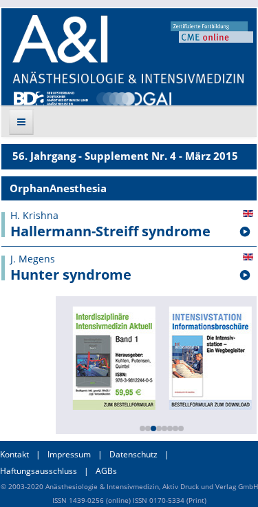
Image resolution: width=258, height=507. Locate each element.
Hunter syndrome (70, 274)
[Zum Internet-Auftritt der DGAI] (133, 97)
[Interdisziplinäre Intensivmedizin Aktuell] (113, 356)
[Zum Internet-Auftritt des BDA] (51, 97)
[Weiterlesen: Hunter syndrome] (245, 275)
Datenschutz (133, 454)
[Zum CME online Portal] (212, 31)
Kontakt (14, 454)
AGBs (106, 471)
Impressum (69, 454)
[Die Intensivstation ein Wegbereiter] (209, 356)
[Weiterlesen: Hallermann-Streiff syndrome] (245, 232)
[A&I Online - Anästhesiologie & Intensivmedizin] (128, 49)
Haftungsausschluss (38, 471)
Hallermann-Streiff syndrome (110, 231)
